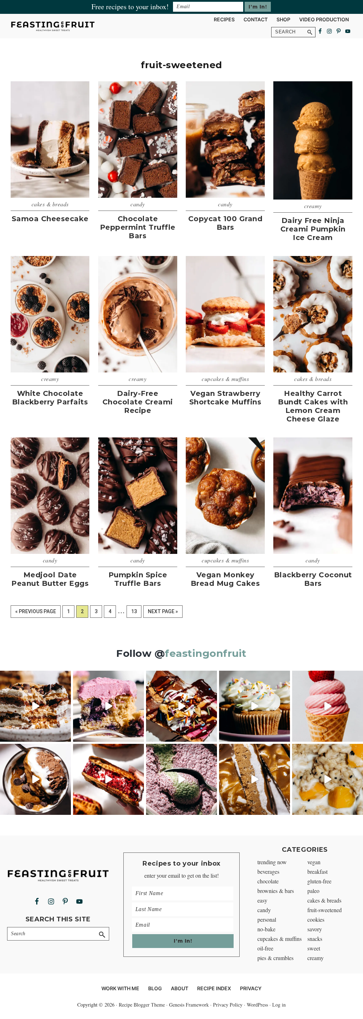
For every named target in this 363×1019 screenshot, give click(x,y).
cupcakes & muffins (225, 378)
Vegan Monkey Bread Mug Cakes (225, 579)
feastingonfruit (206, 653)
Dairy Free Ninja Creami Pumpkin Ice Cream (313, 229)
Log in (279, 1004)
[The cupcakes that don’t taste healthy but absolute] (254, 706)
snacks (314, 938)
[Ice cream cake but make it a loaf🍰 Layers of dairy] (181, 706)
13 (136, 611)
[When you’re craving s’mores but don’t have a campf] (35, 706)
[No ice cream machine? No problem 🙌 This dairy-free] (327, 706)
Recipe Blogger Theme (142, 1004)
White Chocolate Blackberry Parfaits (50, 397)
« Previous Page (35, 613)
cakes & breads (50, 204)
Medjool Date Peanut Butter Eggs (50, 579)
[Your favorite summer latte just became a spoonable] (181, 779)
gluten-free (319, 881)
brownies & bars (275, 890)
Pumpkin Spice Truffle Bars (137, 579)
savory (314, 929)
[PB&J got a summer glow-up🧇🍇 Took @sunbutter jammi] (108, 779)
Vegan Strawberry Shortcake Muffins (225, 397)
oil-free (265, 948)
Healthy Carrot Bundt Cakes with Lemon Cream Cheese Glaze (313, 406)
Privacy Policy (227, 1004)
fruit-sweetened (324, 910)
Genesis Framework (189, 1004)
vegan (313, 862)
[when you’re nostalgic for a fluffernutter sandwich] (254, 779)
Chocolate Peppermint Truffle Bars (137, 227)
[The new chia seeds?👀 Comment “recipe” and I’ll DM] (35, 779)
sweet (313, 948)
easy (262, 900)
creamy (313, 205)
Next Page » (162, 613)
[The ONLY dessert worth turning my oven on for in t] (108, 706)
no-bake (266, 929)
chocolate (268, 881)
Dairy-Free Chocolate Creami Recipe (137, 402)
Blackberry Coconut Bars (313, 579)
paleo (313, 890)
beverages (268, 871)
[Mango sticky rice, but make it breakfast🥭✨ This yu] (327, 779)
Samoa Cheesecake (50, 218)
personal (266, 919)
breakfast (317, 871)
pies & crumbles (275, 957)
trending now (272, 862)
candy (137, 204)
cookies (315, 919)
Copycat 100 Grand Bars (225, 222)
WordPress (257, 1004)
